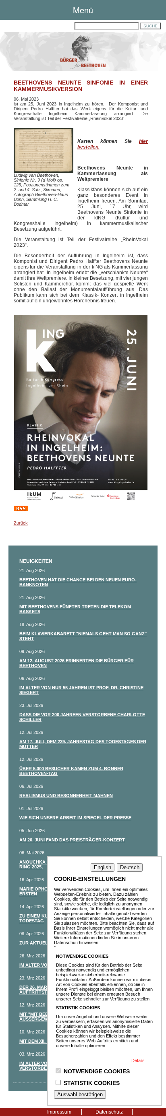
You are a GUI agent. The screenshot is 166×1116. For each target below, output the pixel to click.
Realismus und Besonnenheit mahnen (66, 795)
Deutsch (129, 867)
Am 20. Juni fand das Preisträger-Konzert (72, 839)
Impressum (59, 1112)
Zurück (21, 523)
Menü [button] (83, 10)
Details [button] (138, 1060)
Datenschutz (109, 1112)
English (102, 867)
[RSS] (21, 509)
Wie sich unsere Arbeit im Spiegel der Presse (75, 817)
